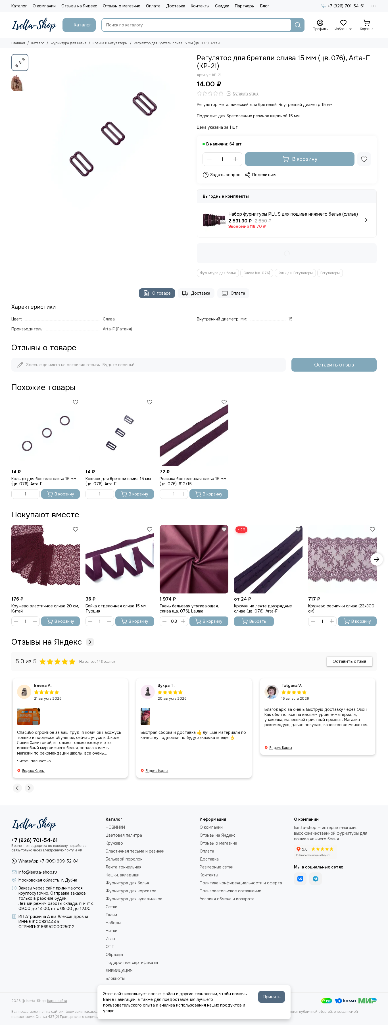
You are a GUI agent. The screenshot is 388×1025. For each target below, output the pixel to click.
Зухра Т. (166, 685)
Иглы (110, 938)
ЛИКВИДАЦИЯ (119, 970)
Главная (18, 43)
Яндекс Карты (33, 770)
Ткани (111, 914)
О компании (44, 6)
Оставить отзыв (334, 365)
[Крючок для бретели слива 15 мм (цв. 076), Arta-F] (119, 432)
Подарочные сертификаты (132, 962)
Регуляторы (330, 273)
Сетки (111, 906)
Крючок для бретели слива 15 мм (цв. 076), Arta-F (118, 481)
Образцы (114, 954)
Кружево (114, 843)
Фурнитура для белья (68, 43)
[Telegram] (315, 878)
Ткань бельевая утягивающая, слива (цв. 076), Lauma (189, 608)
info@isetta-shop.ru (37, 872)
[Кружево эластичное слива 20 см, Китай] (45, 559)
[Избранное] (364, 159)
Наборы (113, 922)
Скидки (222, 6)
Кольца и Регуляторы (110, 43)
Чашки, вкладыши (122, 875)
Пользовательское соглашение (230, 890)
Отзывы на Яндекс (79, 6)
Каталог (19, 6)
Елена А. (43, 685)
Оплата (153, 6)
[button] (34, 134)
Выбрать (257, 621)
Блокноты (115, 978)
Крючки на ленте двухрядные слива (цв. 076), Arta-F (263, 608)
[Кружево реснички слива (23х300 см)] (342, 559)
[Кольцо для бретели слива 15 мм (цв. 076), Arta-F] (45, 432)
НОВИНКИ (115, 827)
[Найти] (297, 25)
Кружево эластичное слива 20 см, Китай (45, 608)
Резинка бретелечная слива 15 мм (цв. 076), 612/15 (193, 481)
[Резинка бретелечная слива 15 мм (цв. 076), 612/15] (194, 432)
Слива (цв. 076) (256, 273)
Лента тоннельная (123, 867)
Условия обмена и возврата (227, 898)
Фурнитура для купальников (134, 898)
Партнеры (245, 6)
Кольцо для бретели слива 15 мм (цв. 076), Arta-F (43, 481)
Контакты (200, 6)
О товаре (161, 293)
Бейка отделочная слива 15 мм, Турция (116, 608)
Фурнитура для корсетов (131, 890)
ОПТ (110, 946)
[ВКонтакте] (300, 878)
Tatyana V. (291, 685)
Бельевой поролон (124, 859)
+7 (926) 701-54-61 (346, 6)
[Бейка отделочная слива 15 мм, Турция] (119, 559)
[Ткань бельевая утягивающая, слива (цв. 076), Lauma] (194, 559)
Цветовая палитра (124, 835)
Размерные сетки (216, 867)
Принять (271, 997)
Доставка (175, 6)
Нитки (111, 930)
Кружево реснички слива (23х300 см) (341, 608)
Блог (264, 6)
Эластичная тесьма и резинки (135, 851)
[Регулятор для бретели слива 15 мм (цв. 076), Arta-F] (111, 134)
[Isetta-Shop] (34, 25)
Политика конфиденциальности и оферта (241, 883)
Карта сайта (57, 1001)
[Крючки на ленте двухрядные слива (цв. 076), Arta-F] (268, 559)
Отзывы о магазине (121, 6)
